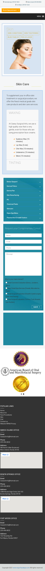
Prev (3, 371)
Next (42, 371)
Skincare (10, 209)
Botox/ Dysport (12, 182)
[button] (39, 16)
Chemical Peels (12, 204)
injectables (13, 37)
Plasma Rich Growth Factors (17, 218)
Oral (1, 419)
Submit (36, 307)
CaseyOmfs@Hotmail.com (9, 436)
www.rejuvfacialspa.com (21, 568)
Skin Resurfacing (13, 195)
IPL (8, 200)
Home (2, 410)
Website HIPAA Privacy (8, 424)
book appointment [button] (10, 10)
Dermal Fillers (12, 186)
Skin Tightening (31, 33)
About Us (3, 413)
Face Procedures (6, 415)
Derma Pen (11, 191)
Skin (1, 417)
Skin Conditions (15, 33)
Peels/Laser (26, 37)
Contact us (4, 421)
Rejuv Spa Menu (12, 213)
